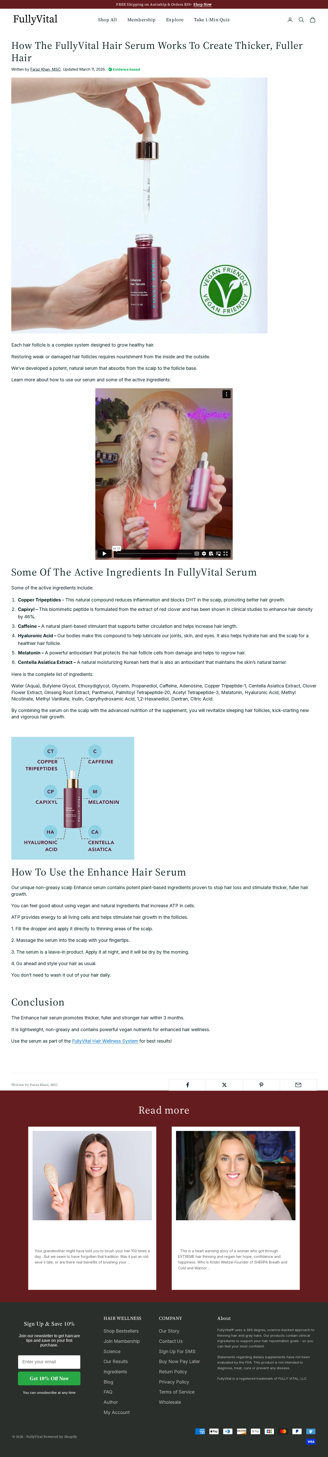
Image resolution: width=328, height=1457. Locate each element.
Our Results (116, 1361)
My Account (117, 1412)
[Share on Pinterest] (261, 1085)
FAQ (108, 1392)
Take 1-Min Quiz (212, 19)
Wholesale (170, 1402)
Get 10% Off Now (49, 1378)
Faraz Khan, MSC (45, 69)
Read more (45, 1279)
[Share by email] (298, 1085)
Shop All (107, 19)
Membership (141, 19)
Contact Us (171, 1341)
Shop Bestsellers (121, 1331)
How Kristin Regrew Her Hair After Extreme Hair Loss (229, 1237)
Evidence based (126, 69)
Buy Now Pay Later (179, 1361)
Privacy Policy (174, 1382)
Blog (108, 1382)
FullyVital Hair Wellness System (105, 1041)
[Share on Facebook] (187, 1085)
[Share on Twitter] (224, 1085)
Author (111, 1402)
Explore (175, 19)
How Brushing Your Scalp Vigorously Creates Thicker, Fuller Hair (87, 1237)
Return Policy (173, 1371)
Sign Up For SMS (177, 1351)
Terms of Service (176, 1392)
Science (112, 1351)
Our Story (169, 1331)
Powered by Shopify (60, 1436)
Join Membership (122, 1341)
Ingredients (115, 1371)
